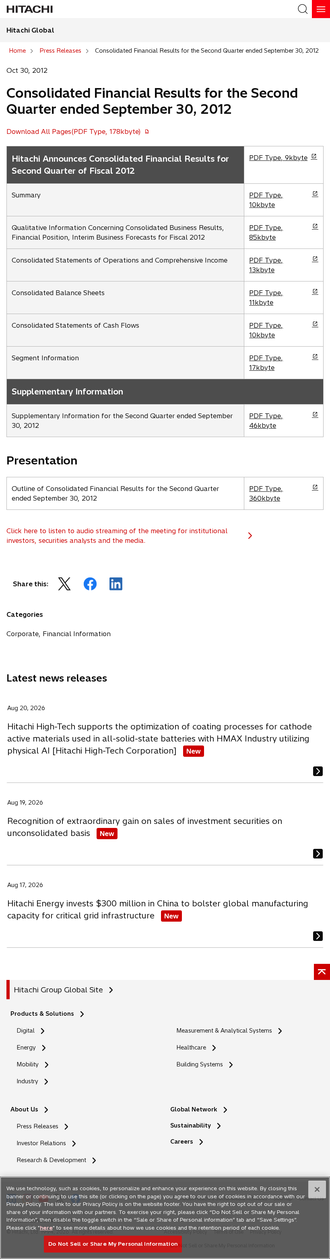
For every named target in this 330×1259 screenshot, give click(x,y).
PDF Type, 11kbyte (266, 297)
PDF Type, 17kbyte (266, 362)
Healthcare (191, 1047)
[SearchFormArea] (303, 9)
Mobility (27, 1064)
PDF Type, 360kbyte (266, 493)
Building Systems (199, 1064)
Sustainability (190, 1125)
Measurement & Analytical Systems (224, 1030)
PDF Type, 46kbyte (266, 420)
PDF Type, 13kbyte (266, 265)
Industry (27, 1081)
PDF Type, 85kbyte (266, 232)
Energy (26, 1047)
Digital (25, 1030)
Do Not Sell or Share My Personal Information (112, 1244)
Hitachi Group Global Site (58, 990)
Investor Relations (41, 1143)
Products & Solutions (42, 1013)
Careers (184, 1142)
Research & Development (51, 1160)
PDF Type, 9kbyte (278, 157)
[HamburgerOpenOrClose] (321, 9)
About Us (24, 1109)
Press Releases (37, 1126)
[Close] (317, 1189)
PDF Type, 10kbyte (266, 200)
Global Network (193, 1109)
